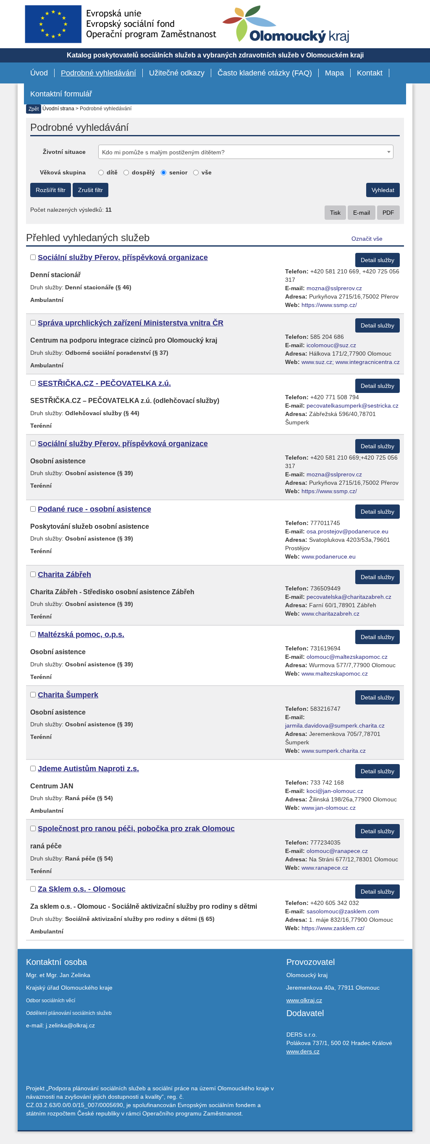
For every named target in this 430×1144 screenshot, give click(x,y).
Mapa (334, 73)
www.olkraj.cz (304, 1000)
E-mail (361, 212)
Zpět (34, 109)
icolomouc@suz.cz (331, 345)
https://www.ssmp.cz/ (329, 305)
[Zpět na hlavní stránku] (286, 24)
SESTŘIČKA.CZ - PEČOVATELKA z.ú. (104, 383)
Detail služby (377, 260)
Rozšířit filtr (51, 190)
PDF (388, 212)
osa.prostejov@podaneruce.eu (347, 531)
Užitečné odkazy (177, 73)
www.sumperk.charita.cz (334, 750)
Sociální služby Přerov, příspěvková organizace (123, 257)
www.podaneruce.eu (329, 556)
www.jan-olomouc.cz (329, 807)
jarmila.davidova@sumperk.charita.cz (335, 725)
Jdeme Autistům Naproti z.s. (88, 768)
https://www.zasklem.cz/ (333, 928)
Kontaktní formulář (61, 94)
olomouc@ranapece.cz (337, 851)
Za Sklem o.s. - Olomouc (82, 889)
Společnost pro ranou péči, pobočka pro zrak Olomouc (136, 828)
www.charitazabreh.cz (330, 613)
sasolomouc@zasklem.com (343, 911)
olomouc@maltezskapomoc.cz (347, 656)
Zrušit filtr (90, 190)
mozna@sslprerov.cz (334, 288)
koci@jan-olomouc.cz (335, 791)
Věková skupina (63, 172)
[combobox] (245, 152)
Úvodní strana (58, 109)
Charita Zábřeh (64, 574)
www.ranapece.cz (325, 867)
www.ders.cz (303, 1051)
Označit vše (367, 238)
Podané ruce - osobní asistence (94, 509)
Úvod (39, 73)
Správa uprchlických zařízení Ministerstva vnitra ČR (130, 323)
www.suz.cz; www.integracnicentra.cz (351, 362)
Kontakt (370, 73)
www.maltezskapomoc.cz (335, 673)
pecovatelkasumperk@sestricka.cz (353, 405)
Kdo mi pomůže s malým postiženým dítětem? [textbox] (163, 152)
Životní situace (64, 151)
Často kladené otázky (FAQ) (265, 73)
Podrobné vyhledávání (98, 73)
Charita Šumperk (68, 695)
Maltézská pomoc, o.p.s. (81, 634)
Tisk (335, 212)
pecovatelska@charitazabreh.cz (349, 596)
